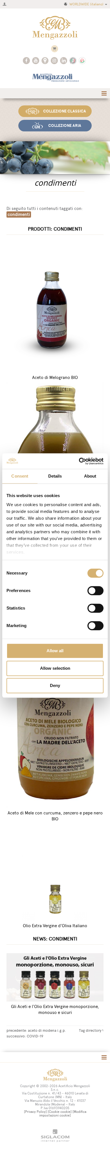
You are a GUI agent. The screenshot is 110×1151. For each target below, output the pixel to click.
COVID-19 (35, 1036)
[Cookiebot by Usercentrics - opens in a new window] (79, 461)
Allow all (55, 650)
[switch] (95, 590)
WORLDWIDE (86, 4)
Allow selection (55, 668)
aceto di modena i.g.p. (47, 1030)
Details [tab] (55, 476)
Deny (55, 685)
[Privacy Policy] (35, 1112)
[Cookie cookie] (60, 1112)
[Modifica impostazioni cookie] (62, 1113)
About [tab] (90, 476)
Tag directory (90, 1030)
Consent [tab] (19, 476)
